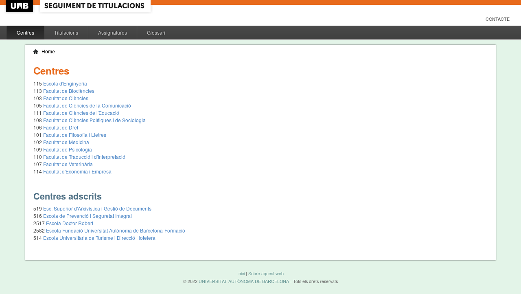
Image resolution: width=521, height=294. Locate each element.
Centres (25, 32)
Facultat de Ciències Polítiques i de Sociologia (94, 119)
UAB (20, 6)
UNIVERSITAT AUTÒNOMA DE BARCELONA (244, 281)
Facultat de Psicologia (67, 149)
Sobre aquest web (266, 273)
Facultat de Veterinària (68, 163)
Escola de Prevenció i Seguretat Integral (87, 215)
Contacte (498, 19)
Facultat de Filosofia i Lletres (74, 134)
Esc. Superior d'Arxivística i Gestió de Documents (97, 208)
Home (48, 52)
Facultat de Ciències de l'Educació (81, 112)
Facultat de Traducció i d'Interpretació (84, 156)
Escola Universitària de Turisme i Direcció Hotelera (99, 237)
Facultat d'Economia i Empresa (77, 171)
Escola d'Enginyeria (65, 83)
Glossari (156, 32)
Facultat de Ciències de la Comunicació (87, 105)
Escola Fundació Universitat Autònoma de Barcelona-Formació (115, 230)
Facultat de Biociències (68, 90)
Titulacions (66, 32)
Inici (241, 273)
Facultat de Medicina (66, 141)
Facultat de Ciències (65, 97)
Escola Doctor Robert (69, 222)
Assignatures (112, 32)
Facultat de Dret (60, 127)
